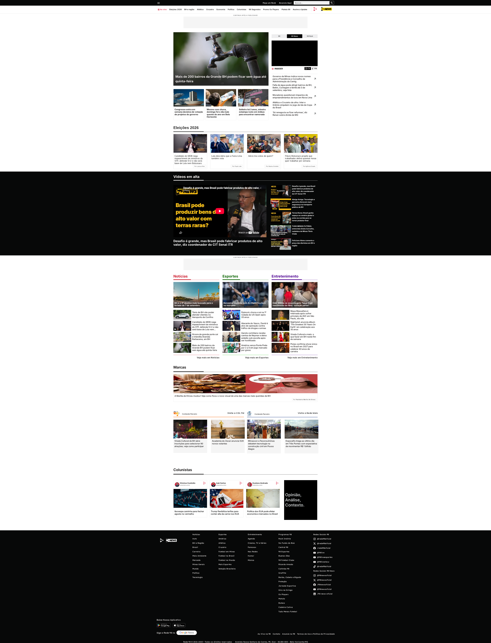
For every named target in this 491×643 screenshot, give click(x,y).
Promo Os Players (271, 9)
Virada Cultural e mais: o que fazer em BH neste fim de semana (303, 337)
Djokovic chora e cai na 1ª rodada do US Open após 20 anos (253, 315)
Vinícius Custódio (187, 483)
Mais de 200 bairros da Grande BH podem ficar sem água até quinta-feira (204, 348)
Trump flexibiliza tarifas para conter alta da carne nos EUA (225, 512)
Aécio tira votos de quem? (260, 156)
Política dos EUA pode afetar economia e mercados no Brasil (262, 512)
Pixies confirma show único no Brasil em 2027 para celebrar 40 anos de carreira (303, 348)
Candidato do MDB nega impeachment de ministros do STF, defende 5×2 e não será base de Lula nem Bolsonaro (189, 160)
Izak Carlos (221, 483)
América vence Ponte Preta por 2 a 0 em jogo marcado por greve (254, 348)
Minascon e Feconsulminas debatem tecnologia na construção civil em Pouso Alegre (261, 445)
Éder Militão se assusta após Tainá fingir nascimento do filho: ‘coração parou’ (293, 304)
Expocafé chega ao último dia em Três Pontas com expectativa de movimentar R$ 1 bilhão (301, 444)
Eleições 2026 (175, 9)
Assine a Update (300, 9)
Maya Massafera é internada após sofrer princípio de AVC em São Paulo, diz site (302, 315)
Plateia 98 (286, 9)
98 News (294, 36)
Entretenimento (285, 276)
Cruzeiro (210, 9)
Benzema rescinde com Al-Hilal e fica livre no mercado (245, 304)
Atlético (200, 9)
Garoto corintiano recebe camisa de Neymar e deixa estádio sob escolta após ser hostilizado (254, 337)
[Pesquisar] (332, 2)
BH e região (189, 9)
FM (315, 68)
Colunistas (241, 9)
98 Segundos (255, 9)
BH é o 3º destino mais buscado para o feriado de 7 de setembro (193, 304)
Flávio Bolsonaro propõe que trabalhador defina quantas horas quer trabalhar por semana (300, 158)
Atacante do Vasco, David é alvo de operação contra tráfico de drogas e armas (254, 326)
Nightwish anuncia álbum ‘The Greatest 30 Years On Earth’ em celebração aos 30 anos (303, 326)
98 (279, 36)
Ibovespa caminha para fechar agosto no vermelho (189, 512)
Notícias (180, 276)
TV (309, 68)
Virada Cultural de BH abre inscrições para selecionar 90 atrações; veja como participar (189, 444)
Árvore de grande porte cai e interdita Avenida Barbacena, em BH (205, 337)
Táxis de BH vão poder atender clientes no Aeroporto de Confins (203, 315)
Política (231, 9)
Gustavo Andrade (260, 483)
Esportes (230, 276)
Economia (220, 9)
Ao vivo (163, 9)
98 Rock (310, 36)
